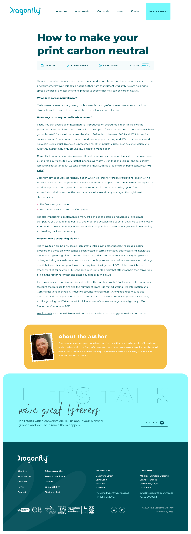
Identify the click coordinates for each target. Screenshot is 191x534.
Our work (103, 11)
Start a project (158, 11)
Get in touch (44, 313)
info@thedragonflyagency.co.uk (112, 493)
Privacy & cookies (54, 471)
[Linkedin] (122, 510)
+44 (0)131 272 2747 (105, 497)
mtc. (171, 511)
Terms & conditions (55, 476)
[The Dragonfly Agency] (25, 11)
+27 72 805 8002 (148, 497)
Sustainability (52, 487)
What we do (82, 11)
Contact (136, 11)
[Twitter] (114, 510)
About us (61, 11)
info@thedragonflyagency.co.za (156, 493)
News (120, 11)
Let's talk (151, 422)
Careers (49, 481)
